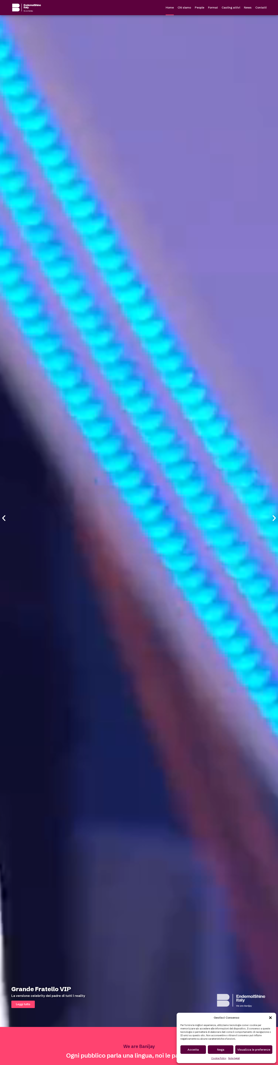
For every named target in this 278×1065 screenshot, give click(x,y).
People (199, 7)
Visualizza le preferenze (253, 1049)
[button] (270, 1018)
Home (170, 7)
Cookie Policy (218, 1058)
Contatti (261, 7)
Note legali (234, 1058)
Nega (220, 1049)
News (248, 7)
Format (213, 7)
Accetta (193, 1049)
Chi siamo (184, 7)
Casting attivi (231, 7)
